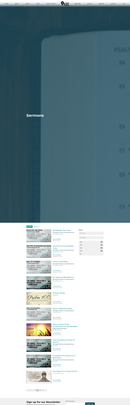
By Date (29, 226)
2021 (91, 248)
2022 (91, 245)
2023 (91, 242)
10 (40, 390)
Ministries (77, 3)
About (17, 3)
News (38, 3)
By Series (36, 226)
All (81, 254)
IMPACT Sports (51, 3)
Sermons (101, 3)
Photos (89, 3)
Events (28, 3)
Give (124, 3)
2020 (91, 251)
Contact (113, 3)
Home (6, 3)
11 (42, 390)
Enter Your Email (70, 401)
